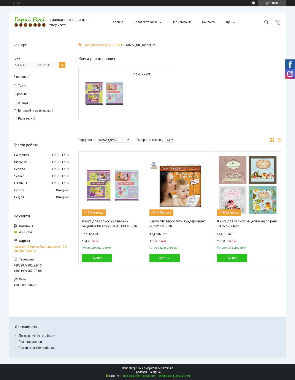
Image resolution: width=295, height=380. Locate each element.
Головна (117, 22)
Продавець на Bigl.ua (148, 372)
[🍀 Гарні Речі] (30, 22)
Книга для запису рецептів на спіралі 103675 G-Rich (247, 223)
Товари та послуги (97, 45)
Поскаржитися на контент (139, 375)
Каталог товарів (145, 22)
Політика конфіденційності (38, 348)
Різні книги (141, 74)
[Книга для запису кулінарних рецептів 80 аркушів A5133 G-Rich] (112, 185)
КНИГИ (118, 45)
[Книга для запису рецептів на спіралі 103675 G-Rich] (247, 185)
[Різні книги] (104, 93)
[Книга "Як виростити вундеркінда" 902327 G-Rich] (179, 185)
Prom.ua (168, 368)
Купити (97, 258)
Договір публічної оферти (37, 335)
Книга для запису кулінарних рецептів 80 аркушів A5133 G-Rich (109, 223)
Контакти (209, 22)
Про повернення (30, 341)
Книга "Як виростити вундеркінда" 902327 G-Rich (177, 223)
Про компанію (182, 22)
